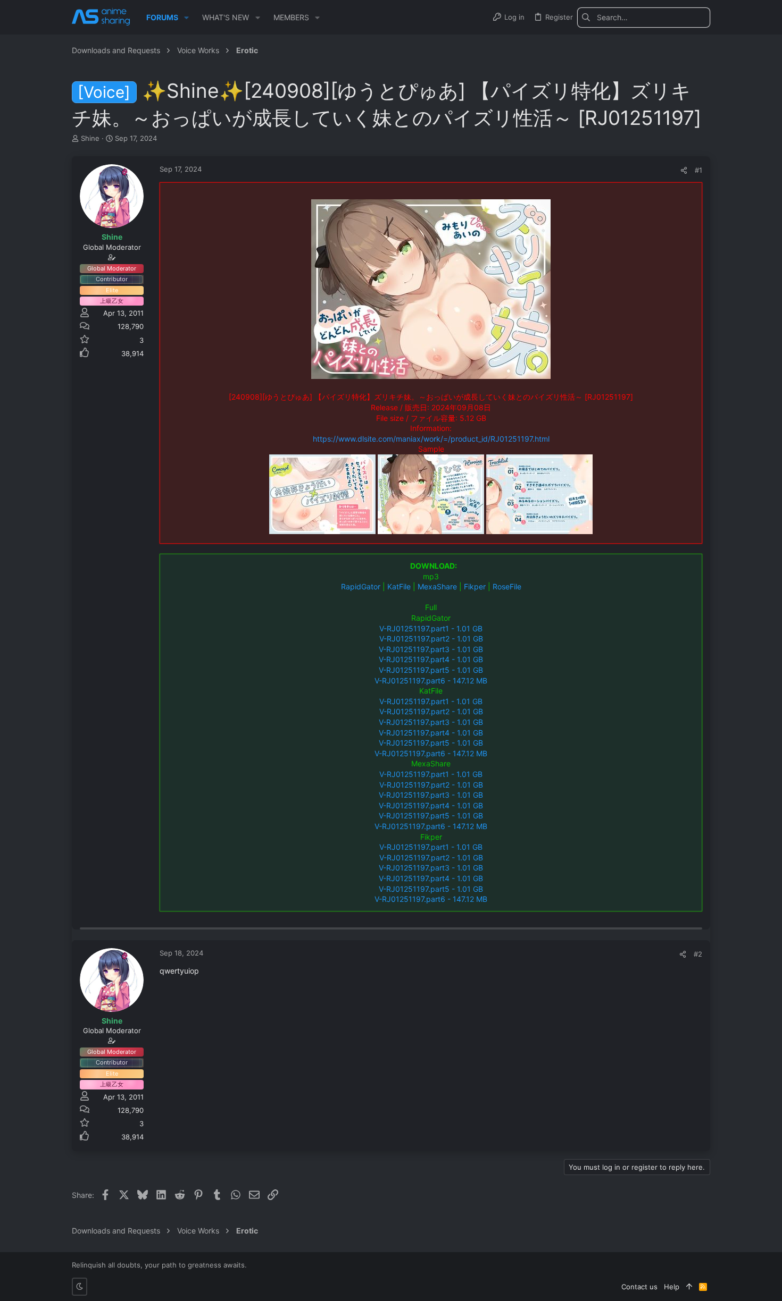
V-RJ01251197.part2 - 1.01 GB (431, 638)
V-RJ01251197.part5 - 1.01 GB (431, 669)
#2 (698, 954)
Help (671, 1286)
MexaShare (437, 586)
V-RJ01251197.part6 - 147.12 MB (431, 680)
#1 (698, 170)
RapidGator (360, 586)
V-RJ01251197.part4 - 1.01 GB (431, 659)
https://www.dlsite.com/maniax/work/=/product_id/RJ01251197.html (431, 438)
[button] (186, 17)
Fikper (475, 586)
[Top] (689, 1287)
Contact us (639, 1286)
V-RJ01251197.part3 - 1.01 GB (431, 649)
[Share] (684, 170)
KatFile (399, 586)
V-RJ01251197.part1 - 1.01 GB (430, 628)
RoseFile (507, 586)
